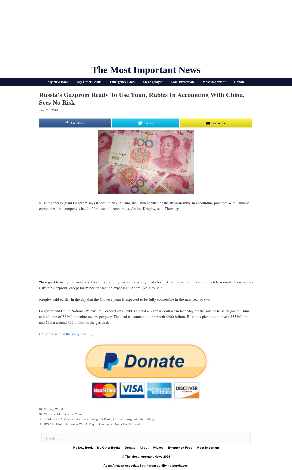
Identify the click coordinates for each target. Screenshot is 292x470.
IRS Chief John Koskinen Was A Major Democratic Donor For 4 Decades (93, 424)
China (48, 414)
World (59, 409)
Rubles (58, 414)
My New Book (58, 82)
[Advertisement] (146, 34)
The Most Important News (146, 69)
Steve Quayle (152, 82)
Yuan (78, 414)
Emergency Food (122, 82)
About (144, 447)
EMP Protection (182, 82)
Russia (68, 414)
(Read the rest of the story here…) (65, 333)
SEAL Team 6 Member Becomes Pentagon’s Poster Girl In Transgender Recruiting (99, 419)
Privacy (158, 447)
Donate (239, 82)
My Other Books (89, 82)
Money (48, 409)
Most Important (214, 82)
